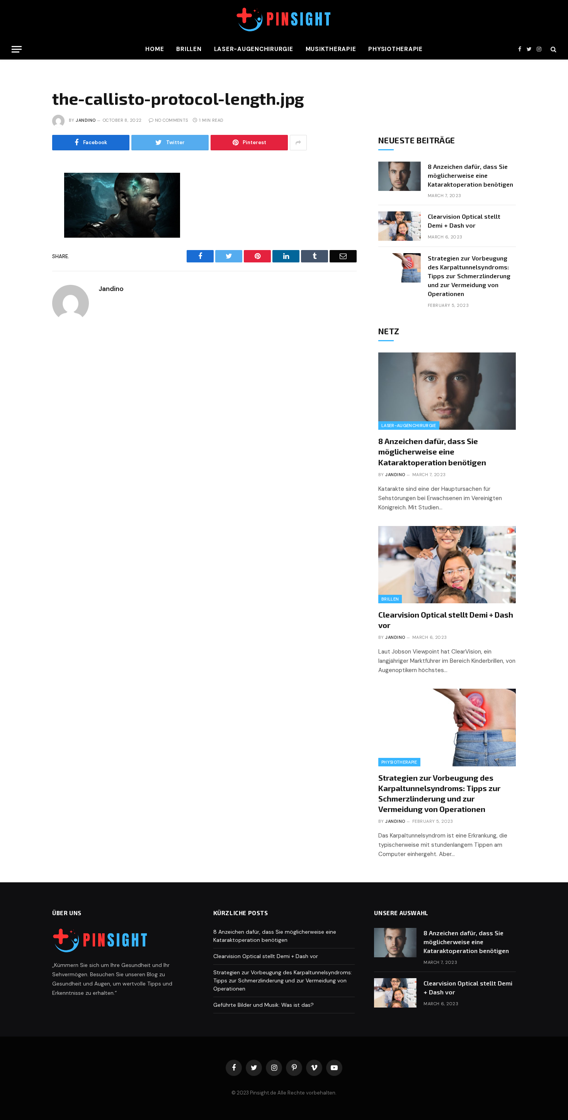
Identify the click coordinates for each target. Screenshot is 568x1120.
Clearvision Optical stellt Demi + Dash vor (464, 221)
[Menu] (17, 49)
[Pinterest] (26, 251)
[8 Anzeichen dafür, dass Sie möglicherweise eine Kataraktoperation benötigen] (399, 176)
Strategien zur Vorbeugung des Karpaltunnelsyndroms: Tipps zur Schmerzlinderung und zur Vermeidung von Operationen (469, 275)
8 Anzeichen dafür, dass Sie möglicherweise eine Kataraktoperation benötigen (470, 175)
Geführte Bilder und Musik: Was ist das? (263, 1004)
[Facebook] (26, 199)
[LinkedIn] (26, 234)
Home (154, 49)
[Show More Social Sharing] (298, 142)
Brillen (188, 49)
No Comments (171, 120)
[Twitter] (26, 217)
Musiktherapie (331, 49)
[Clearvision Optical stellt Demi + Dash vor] (399, 226)
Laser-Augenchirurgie (253, 49)
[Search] (552, 49)
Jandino (85, 120)
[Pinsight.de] (284, 19)
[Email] (26, 269)
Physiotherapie (395, 49)
